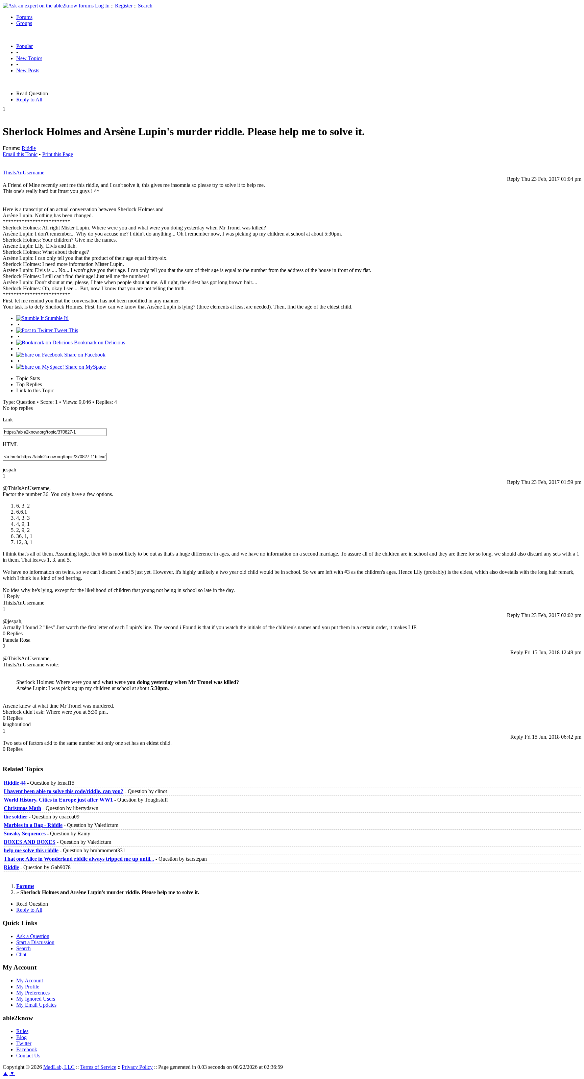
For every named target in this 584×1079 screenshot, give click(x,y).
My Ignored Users (35, 999)
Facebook (26, 1049)
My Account (29, 980)
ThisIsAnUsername (23, 172)
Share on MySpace (85, 367)
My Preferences (33, 993)
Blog (21, 1037)
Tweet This (65, 330)
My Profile (27, 986)
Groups (24, 23)
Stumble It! (56, 318)
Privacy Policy (137, 1067)
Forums (24, 17)
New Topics (29, 58)
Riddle (29, 148)
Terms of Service (98, 1067)
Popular (24, 46)
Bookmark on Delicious (99, 342)
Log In (102, 5)
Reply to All (29, 99)
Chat (21, 954)
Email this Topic (20, 154)
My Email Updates (36, 1005)
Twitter (23, 1043)
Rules (22, 1031)
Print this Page (57, 154)
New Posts (27, 70)
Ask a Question (32, 936)
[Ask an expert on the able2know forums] (48, 5)
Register (123, 5)
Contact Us (28, 1055)
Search (145, 5)
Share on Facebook (84, 355)
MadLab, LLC (59, 1067)
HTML (10, 444)
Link (8, 419)
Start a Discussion (35, 942)
